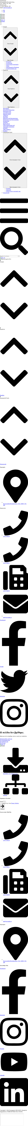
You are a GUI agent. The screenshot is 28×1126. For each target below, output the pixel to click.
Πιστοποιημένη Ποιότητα (12, 67)
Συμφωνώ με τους (10, 803)
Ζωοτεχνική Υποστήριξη (12, 64)
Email (1, 801)
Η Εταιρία (8, 61)
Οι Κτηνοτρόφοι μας (11, 68)
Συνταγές (8, 188)
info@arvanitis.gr (7, 7)
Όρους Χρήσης (15, 803)
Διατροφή (8, 190)
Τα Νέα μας (9, 63)
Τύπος (7, 66)
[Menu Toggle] (1, 23)
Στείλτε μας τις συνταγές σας (13, 191)
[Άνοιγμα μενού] (14, 226)
